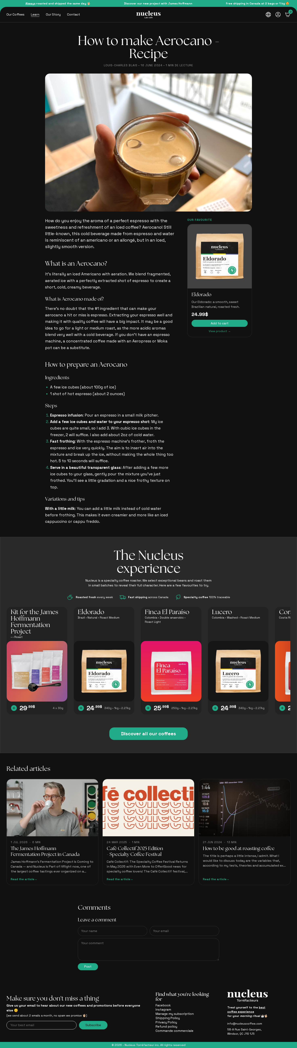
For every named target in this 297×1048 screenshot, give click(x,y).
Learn (35, 14)
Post (88, 966)
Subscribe (93, 1025)
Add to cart (220, 323)
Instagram (163, 1009)
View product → (220, 331)
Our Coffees (15, 14)
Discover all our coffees (148, 733)
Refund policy (166, 1026)
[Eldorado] (219, 256)
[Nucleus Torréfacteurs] (148, 14)
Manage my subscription (175, 1014)
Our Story (53, 14)
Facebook (163, 1005)
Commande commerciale (174, 1031)
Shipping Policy (168, 1018)
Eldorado (201, 295)
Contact (73, 14)
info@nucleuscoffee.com (244, 1023)
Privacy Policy (166, 1022)
